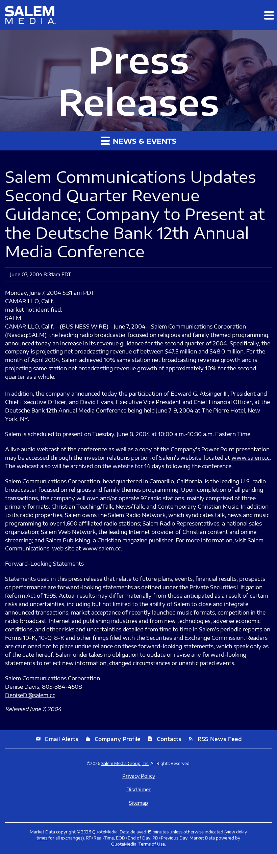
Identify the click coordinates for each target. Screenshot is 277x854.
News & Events (143, 141)
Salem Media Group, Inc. (125, 763)
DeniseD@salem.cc (30, 695)
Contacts (164, 739)
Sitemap (138, 803)
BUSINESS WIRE (84, 326)
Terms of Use (151, 844)
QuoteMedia (105, 831)
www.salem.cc (250, 457)
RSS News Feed (215, 739)
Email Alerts (56, 739)
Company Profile (113, 739)
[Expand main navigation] (268, 15)
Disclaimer (138, 789)
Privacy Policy (138, 776)
